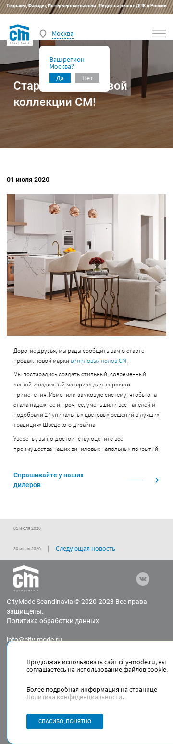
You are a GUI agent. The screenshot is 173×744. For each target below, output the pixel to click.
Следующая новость (85, 548)
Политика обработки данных (53, 621)
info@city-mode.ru (34, 639)
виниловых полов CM (98, 360)
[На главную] (20, 34)
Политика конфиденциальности (74, 697)
